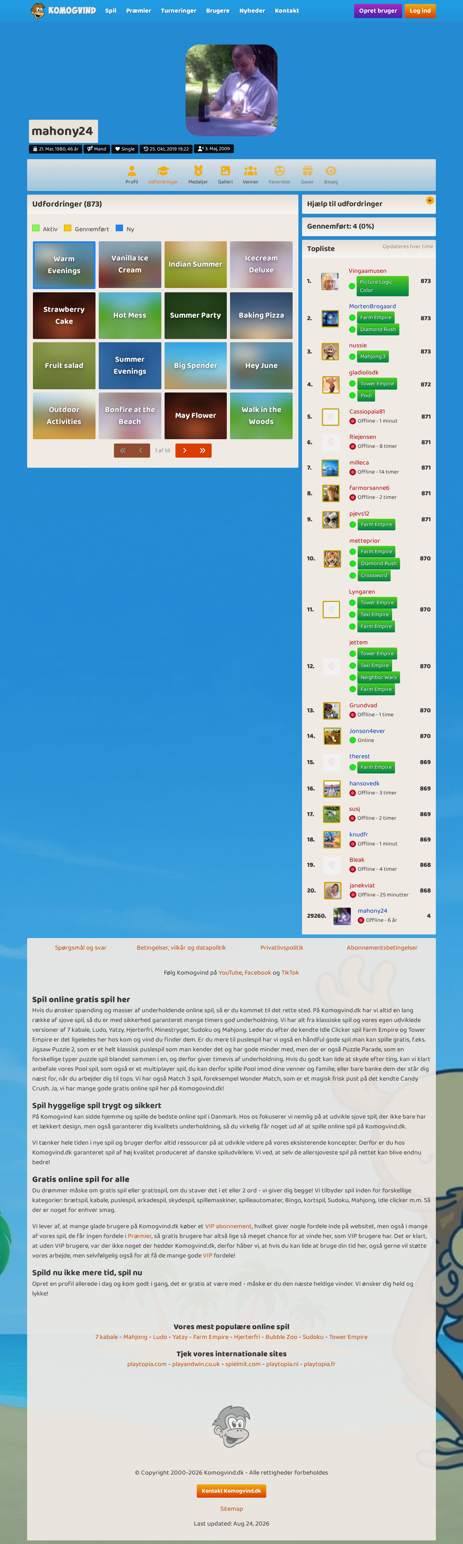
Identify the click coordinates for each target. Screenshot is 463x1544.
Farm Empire (375, 317)
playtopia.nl (282, 1364)
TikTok (290, 973)
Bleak (357, 860)
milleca (359, 463)
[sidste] (203, 451)
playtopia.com (147, 1364)
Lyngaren (362, 592)
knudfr (358, 835)
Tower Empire (377, 383)
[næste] (184, 451)
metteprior (364, 541)
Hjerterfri (247, 1337)
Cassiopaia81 (367, 412)
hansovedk (364, 784)
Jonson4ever (367, 731)
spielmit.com (243, 1364)
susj (354, 809)
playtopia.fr (320, 1364)
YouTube (230, 973)
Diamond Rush (378, 329)
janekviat (362, 886)
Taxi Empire (375, 614)
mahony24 (372, 911)
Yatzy (180, 1337)
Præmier (140, 1236)
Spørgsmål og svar (81, 948)
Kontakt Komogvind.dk (231, 1491)
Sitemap (231, 1509)
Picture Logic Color (376, 286)
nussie (358, 345)
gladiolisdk (364, 373)
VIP (207, 1256)
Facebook (258, 973)
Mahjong (135, 1337)
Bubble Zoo (281, 1337)
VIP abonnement (228, 1226)
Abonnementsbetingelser (382, 948)
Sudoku (313, 1337)
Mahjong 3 (373, 356)
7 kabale (106, 1337)
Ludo (160, 1337)
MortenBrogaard (372, 306)
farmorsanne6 (369, 488)
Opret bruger (378, 11)
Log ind (420, 11)
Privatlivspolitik (281, 948)
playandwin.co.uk (196, 1364)
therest (359, 756)
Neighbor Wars (379, 677)
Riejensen (362, 437)
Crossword (374, 575)
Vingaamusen (368, 271)
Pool (366, 395)
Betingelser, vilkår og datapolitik (181, 948)
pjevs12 (359, 514)
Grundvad (363, 705)
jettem (358, 642)
